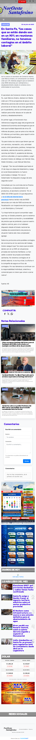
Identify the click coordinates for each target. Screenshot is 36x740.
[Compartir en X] (8, 314)
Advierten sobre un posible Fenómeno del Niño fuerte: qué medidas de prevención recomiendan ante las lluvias (16, 407)
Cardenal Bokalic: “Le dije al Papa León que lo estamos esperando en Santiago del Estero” (18, 376)
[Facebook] (27, 1)
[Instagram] (30, 1)
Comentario (8, 441)
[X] (33, 1)
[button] (16, 1)
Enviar (27, 461)
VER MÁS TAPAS (18, 577)
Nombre (7, 434)
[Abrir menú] (3, 19)
